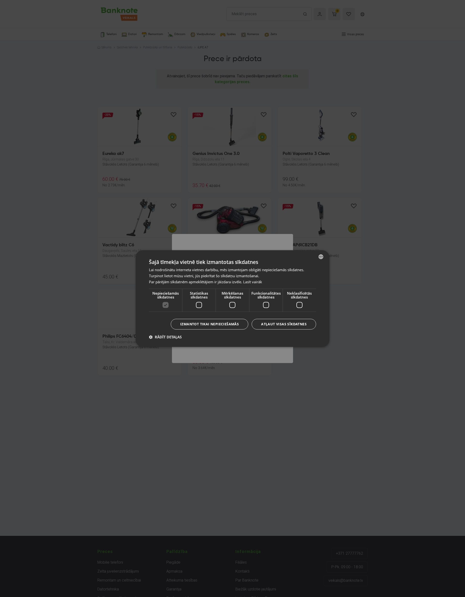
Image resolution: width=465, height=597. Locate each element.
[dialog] (232, 298)
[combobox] (320, 256)
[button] (165, 337)
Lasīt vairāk (252, 281)
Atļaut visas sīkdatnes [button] (284, 324)
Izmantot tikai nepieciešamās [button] (209, 324)
